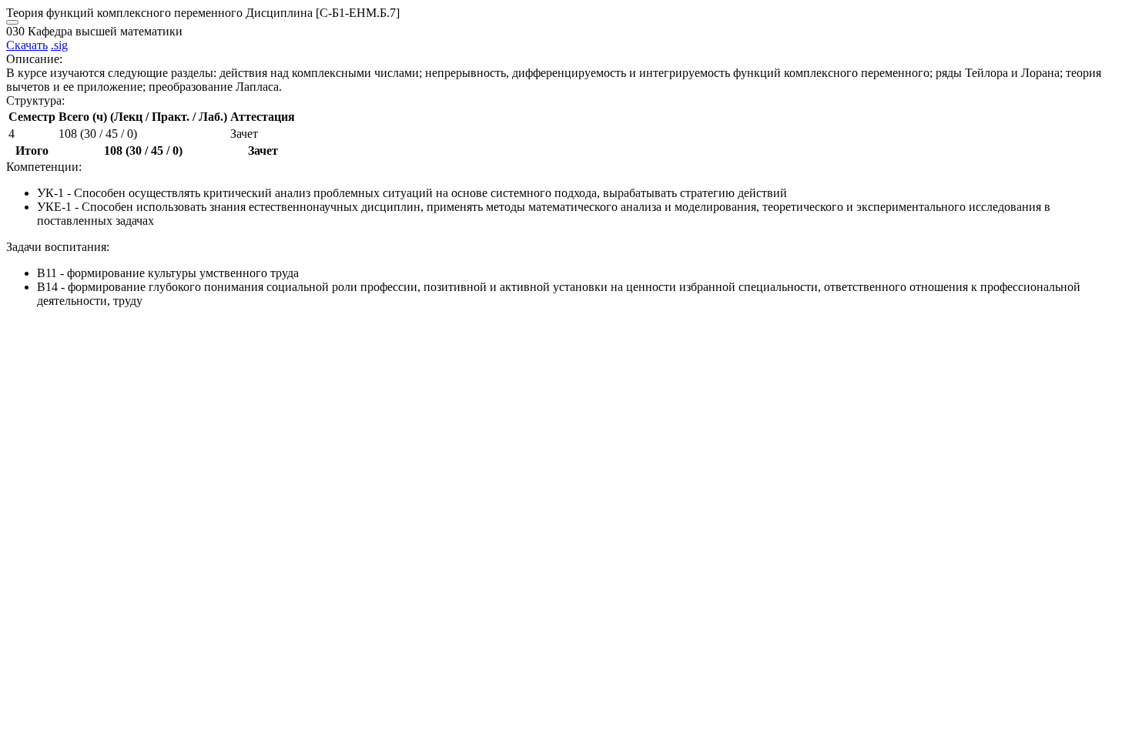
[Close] (12, 22)
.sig (59, 45)
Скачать (27, 45)
